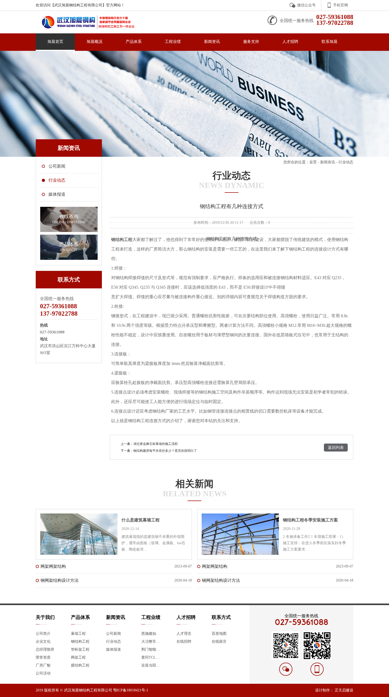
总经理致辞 (45, 649)
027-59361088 (52, 332)
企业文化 (43, 642)
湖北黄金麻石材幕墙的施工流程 (155, 444)
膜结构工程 (80, 665)
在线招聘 (184, 642)
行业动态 (113, 642)
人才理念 (184, 634)
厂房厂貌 (43, 665)
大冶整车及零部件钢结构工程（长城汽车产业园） (151, 642)
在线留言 (219, 642)
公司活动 (43, 673)
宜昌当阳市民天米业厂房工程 (151, 665)
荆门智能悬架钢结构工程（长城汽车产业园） (151, 649)
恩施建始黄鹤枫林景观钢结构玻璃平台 (151, 634)
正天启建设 (344, 690)
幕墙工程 (78, 634)
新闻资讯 (327, 162)
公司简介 (43, 634)
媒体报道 (113, 649)
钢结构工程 (80, 642)
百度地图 (219, 634)
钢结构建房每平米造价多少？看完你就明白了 (165, 451)
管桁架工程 (80, 649)
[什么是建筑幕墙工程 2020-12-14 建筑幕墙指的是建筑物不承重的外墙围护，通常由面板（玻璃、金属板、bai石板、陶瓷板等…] (114, 513)
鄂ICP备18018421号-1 (130, 690)
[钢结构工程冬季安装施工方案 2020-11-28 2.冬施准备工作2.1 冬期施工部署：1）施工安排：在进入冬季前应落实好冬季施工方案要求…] (275, 513)
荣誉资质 (43, 657)
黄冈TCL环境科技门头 (151, 657)
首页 (313, 162)
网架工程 (78, 657)
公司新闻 (113, 634)
